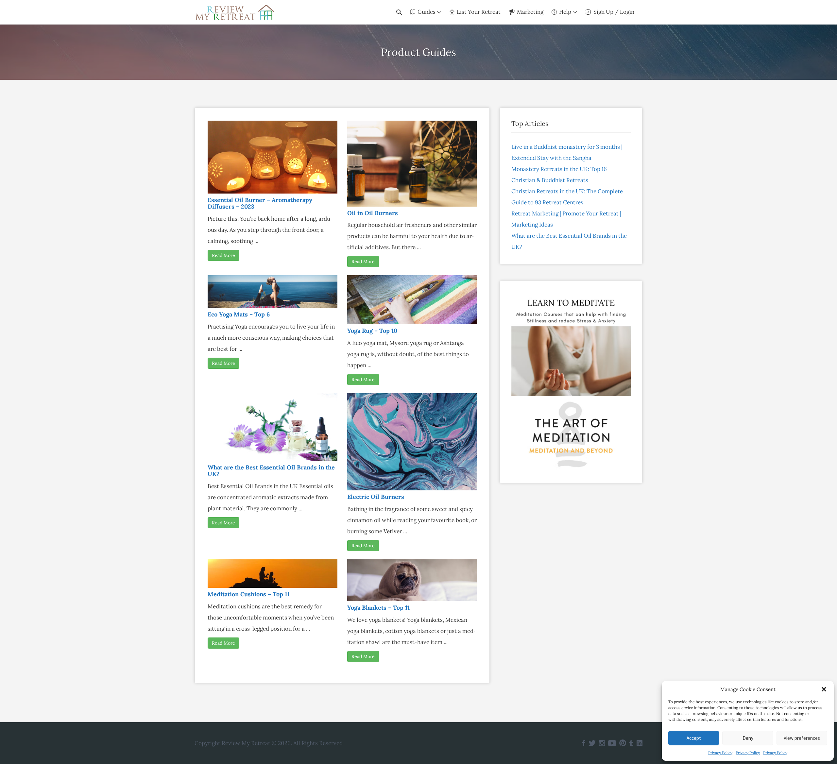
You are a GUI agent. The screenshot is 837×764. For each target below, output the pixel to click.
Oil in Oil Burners (372, 213)
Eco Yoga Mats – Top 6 (239, 314)
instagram (602, 743)
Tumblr (631, 743)
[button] (824, 689)
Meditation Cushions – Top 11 (248, 594)
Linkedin (639, 743)
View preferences (802, 738)
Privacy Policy (720, 752)
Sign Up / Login (613, 11)
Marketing (530, 11)
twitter (592, 743)
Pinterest (622, 743)
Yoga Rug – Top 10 (372, 330)
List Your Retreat (479, 11)
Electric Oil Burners (375, 497)
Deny (748, 738)
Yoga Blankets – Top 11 (378, 607)
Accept (694, 738)
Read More (223, 255)
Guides (427, 11)
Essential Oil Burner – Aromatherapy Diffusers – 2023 (260, 203)
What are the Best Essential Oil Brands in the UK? (271, 471)
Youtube (612, 743)
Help (565, 11)
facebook (583, 743)
